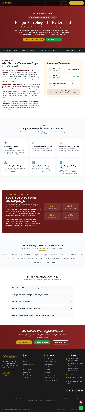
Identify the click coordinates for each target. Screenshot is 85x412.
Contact (56, 3)
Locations (36, 3)
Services (26, 3)
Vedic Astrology (48, 359)
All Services (26, 367)
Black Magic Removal (50, 380)
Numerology (48, 369)
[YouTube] (79, 390)
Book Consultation (76, 3)
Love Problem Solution (50, 377)
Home (15, 3)
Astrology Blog (27, 369)
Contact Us (26, 377)
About (20, 3)
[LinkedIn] (82, 390)
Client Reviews (27, 372)
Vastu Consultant (49, 367)
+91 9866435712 (72, 375)
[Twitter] (73, 390)
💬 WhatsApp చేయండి (54, 39)
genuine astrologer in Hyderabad (13, 87)
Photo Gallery (27, 375)
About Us (25, 361)
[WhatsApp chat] (81, 408)
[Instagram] (70, 390)
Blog (50, 3)
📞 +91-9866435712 (24, 342)
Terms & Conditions (72, 409)
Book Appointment (61, 342)
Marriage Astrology (49, 375)
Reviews (44, 3)
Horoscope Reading (50, 361)
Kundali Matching (49, 364)
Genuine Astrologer (28, 364)
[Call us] (81, 402)
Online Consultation (50, 383)
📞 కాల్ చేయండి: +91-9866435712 (34, 39)
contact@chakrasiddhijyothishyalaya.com (75, 378)
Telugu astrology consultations (43, 400)
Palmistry (47, 372)
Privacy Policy (61, 409)
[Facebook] (67, 390)
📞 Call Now (63, 3)
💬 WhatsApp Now (42, 342)
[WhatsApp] (76, 390)
